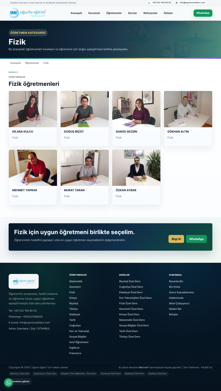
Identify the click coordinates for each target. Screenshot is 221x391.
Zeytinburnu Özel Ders (45, 373)
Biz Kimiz (174, 286)
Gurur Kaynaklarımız (181, 292)
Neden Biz (175, 308)
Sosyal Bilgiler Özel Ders (134, 325)
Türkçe (73, 308)
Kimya (73, 297)
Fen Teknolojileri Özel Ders (135, 297)
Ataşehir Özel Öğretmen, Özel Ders (78, 373)
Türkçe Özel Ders (129, 336)
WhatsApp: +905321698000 (26, 316)
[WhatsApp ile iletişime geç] (8, 382)
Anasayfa (15, 63)
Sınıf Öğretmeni (79, 342)
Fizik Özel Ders (128, 303)
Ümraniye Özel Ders (110, 373)
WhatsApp (202, 13)
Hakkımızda (176, 297)
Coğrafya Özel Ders (131, 286)
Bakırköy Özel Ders (19, 373)
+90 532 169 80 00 (159, 3)
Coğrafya (75, 325)
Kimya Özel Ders (129, 314)
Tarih (72, 320)
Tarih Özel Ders (128, 331)
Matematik (76, 281)
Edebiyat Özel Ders (131, 292)
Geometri (75, 286)
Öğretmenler (32, 63)
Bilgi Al (176, 239)
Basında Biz (176, 281)
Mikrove (143, 367)
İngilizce (74, 347)
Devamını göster (20, 381)
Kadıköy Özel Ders (157, 373)
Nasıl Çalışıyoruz (179, 303)
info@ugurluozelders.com (190, 3)
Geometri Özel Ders (131, 308)
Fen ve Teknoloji (79, 331)
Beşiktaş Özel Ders (134, 373)
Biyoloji (73, 303)
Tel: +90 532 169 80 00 (23, 310)
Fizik (46, 63)
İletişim (173, 314)
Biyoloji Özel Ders (130, 281)
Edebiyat (74, 314)
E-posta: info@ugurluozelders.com (29, 322)
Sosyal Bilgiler (78, 336)
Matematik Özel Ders (132, 320)
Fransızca (75, 353)
